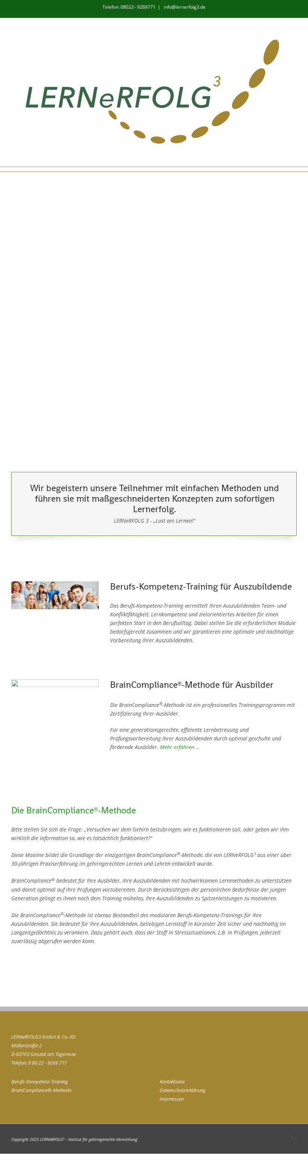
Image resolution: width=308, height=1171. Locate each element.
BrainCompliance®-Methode (41, 1090)
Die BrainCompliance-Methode (73, 810)
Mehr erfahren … (180, 747)
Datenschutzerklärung (182, 1090)
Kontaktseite (172, 1081)
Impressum (172, 1098)
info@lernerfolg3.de (184, 7)
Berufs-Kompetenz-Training (39, 1081)
